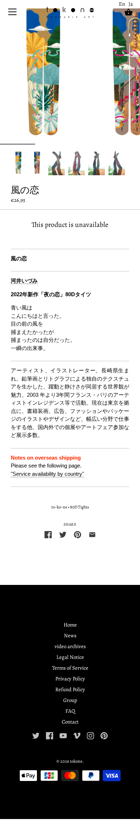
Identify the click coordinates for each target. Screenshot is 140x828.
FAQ (70, 711)
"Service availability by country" (47, 474)
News (70, 635)
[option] (18, 162)
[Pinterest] (104, 735)
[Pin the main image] (77, 534)
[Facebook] (49, 735)
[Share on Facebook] (48, 534)
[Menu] (12, 13)
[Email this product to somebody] (92, 534)
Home (70, 624)
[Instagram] (90, 735)
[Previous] (11, 163)
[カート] (128, 12)
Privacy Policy (70, 678)
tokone (76, 761)
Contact (70, 721)
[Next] (129, 163)
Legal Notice (70, 657)
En (122, 4)
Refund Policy (70, 689)
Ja (131, 4)
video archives (70, 646)
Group (70, 700)
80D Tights (79, 507)
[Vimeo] (76, 735)
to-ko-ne (59, 507)
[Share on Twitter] (62, 534)
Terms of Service (70, 667)
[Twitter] (35, 735)
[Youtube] (63, 735)
